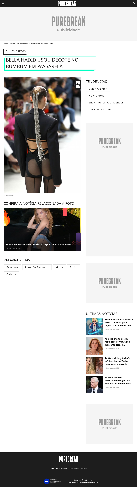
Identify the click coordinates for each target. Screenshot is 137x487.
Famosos (12, 267)
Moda (59, 267)
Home (6, 44)
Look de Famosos (37, 267)
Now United (97, 95)
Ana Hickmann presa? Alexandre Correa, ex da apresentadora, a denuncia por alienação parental (117, 344)
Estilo (74, 267)
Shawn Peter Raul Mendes (106, 102)
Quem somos (74, 469)
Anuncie (84, 469)
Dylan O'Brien (98, 88)
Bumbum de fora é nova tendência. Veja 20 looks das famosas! (39, 244)
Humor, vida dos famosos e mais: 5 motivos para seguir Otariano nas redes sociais (119, 324)
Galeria (11, 274)
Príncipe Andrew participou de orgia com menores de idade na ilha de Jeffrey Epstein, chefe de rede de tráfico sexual (119, 383)
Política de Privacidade (58, 469)
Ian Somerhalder (100, 109)
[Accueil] (68, 3)
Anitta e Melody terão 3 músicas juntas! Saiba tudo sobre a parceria (117, 361)
